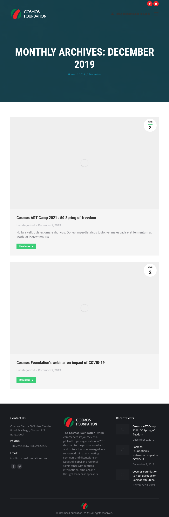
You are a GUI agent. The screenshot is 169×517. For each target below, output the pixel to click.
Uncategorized (25, 225)
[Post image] (122, 429)
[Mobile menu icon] (156, 13)
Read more (24, 246)
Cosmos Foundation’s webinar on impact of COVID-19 (60, 362)
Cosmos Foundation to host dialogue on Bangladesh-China (145, 476)
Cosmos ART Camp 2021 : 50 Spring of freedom (56, 217)
